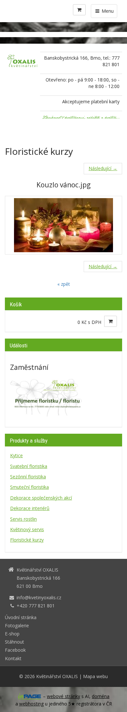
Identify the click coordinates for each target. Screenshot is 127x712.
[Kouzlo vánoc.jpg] (63, 225)
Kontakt (13, 658)
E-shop (12, 634)
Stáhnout (14, 642)
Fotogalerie (17, 625)
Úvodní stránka (20, 617)
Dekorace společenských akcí (41, 498)
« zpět (63, 284)
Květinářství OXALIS (57, 676)
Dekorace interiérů (29, 508)
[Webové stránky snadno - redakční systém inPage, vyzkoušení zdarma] (30, 696)
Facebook (15, 650)
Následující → (103, 168)
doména (100, 696)
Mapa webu (95, 676)
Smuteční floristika (29, 487)
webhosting (31, 704)
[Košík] (79, 9)
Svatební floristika (28, 466)
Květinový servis (27, 529)
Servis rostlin (23, 519)
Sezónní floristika (28, 476)
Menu (107, 11)
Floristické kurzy (27, 540)
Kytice (16, 455)
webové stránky (63, 696)
